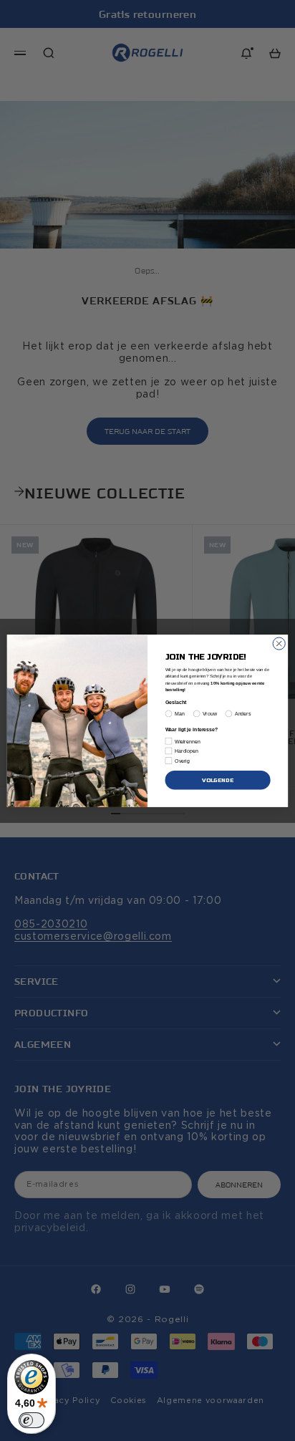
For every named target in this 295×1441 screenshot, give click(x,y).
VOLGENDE (217, 779)
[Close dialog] (279, 643)
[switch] (31, 1420)
